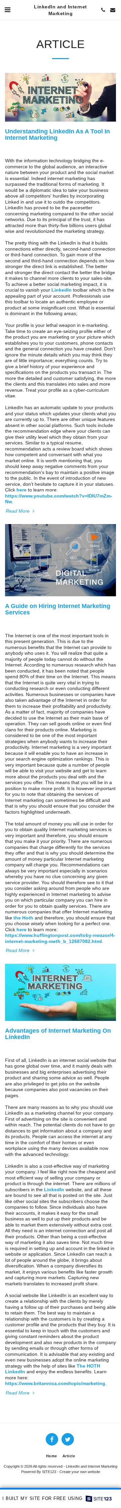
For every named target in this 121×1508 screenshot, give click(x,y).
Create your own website (79, 1472)
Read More (18, 511)
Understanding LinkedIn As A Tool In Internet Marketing (57, 134)
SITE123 (49, 1472)
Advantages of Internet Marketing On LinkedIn (58, 1033)
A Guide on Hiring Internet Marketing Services (57, 609)
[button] (7, 10)
